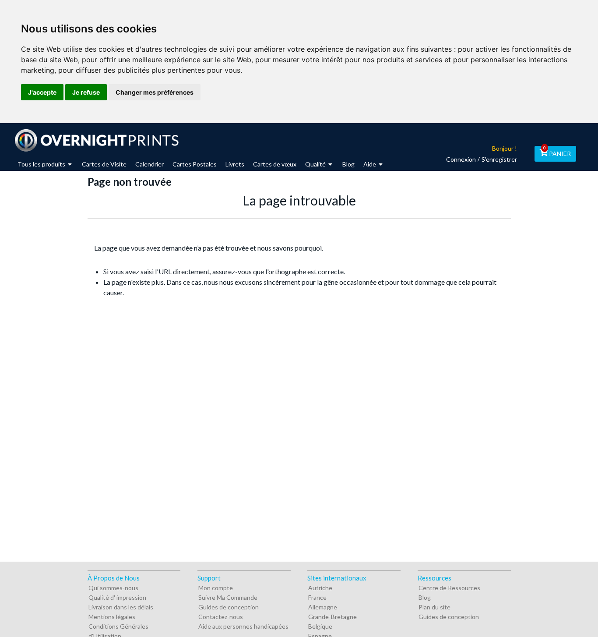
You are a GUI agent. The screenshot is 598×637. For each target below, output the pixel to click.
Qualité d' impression (117, 597)
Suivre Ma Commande (227, 597)
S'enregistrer (499, 159)
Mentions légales (111, 616)
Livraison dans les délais (120, 607)
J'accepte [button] (42, 92)
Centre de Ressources (449, 587)
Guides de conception (228, 607)
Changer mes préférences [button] (154, 92)
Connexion (461, 159)
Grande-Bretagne (332, 616)
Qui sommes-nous (113, 587)
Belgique (320, 626)
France (317, 597)
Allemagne (322, 607)
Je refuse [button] (86, 92)
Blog (425, 597)
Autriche (320, 587)
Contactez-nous (220, 616)
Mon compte (215, 587)
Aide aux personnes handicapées (243, 626)
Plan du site (434, 607)
